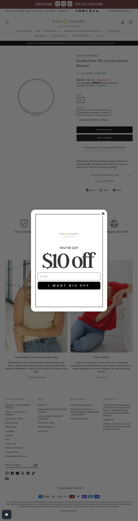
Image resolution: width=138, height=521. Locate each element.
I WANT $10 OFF (69, 285)
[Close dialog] (103, 213)
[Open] (6, 514)
